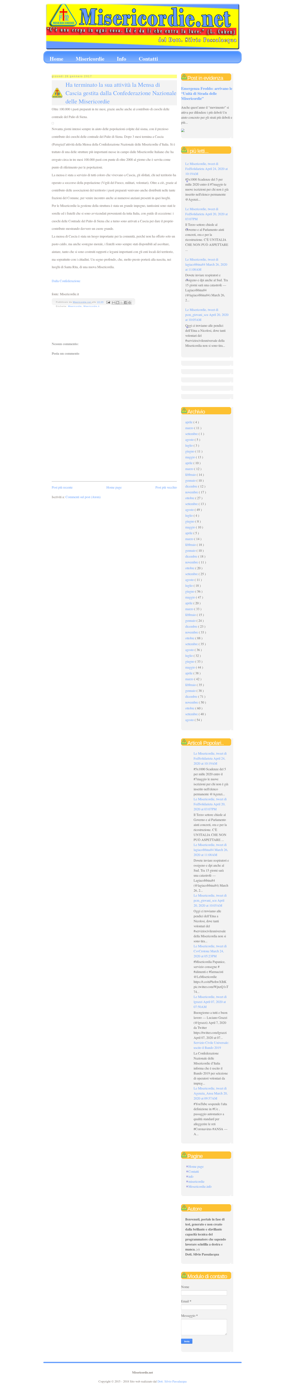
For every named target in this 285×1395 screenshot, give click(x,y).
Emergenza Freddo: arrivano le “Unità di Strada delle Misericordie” (206, 93)
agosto (190, 439)
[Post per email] (108, 302)
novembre (192, 492)
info (190, 1176)
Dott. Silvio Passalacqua (172, 1381)
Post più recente (62, 487)
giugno (190, 451)
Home (56, 59)
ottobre (190, 498)
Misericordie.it (91, 306)
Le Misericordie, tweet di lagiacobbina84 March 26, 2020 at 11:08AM (206, 264)
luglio (189, 445)
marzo (189, 428)
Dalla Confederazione (66, 281)
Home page (114, 487)
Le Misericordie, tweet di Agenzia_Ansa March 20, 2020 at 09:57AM (211, 1093)
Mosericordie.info (200, 1186)
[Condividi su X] (122, 302)
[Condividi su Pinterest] (129, 302)
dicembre (191, 486)
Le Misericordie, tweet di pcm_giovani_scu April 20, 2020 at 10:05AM (206, 314)
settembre (192, 433)
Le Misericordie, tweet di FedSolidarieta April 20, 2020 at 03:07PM (206, 214)
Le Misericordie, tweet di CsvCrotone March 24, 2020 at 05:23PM (210, 951)
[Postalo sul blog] (118, 302)
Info (121, 59)
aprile (189, 422)
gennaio (191, 480)
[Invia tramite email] (114, 302)
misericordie (196, 1181)
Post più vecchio (166, 487)
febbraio (191, 474)
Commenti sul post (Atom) (83, 497)
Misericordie (90, 59)
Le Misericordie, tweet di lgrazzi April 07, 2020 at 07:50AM (210, 1001)
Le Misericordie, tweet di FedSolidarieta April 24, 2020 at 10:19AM (206, 168)
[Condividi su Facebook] (126, 302)
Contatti (148, 59)
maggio (190, 457)
